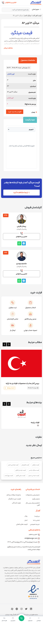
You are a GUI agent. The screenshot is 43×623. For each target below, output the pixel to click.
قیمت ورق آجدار (9, 476)
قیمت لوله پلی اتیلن (13, 465)
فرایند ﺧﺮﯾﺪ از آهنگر (14, 499)
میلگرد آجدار (27, 15)
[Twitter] (26, 609)
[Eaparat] (12, 609)
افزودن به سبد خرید (14, 111)
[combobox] (16, 10)
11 (7, 104)
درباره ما (37, 516)
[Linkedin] (31, 609)
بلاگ (25, 516)
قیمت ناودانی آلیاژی (20, 470)
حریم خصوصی (35, 524)
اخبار (25, 520)
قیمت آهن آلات (36, 15)
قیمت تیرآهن (35, 465)
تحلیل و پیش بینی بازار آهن (33, 504)
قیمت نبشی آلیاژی (20, 476)
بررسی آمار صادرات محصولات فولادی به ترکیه (22, 383)
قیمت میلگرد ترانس (34, 470)
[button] (4, 344)
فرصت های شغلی (21, 524)
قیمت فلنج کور (25, 465)
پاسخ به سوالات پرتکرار (14, 495)
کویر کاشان (10, 74)
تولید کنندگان (16, 503)
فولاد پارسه (35, 422)
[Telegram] (17, 609)
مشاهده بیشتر (8, 48)
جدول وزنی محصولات (33, 495)
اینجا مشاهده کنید (20, 192)
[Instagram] (21, 609)
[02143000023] (3, 3)
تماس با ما (36, 520)
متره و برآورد (36, 499)
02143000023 (10, 2)
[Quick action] (21, 618)
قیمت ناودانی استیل (33, 476)
